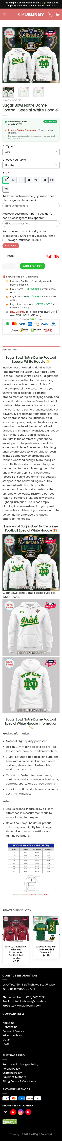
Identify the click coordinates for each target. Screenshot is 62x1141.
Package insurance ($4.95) (23, 240)
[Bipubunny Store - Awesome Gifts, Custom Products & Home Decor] (31, 14)
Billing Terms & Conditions (19, 1081)
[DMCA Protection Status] (9, 1121)
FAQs (5, 1044)
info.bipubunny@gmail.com (30, 1001)
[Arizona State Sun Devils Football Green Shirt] (46, 929)
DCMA (6, 1039)
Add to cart (32, 266)
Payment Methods (14, 1077)
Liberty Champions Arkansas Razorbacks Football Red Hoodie (15, 952)
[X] (5, 1112)
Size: (5, 173)
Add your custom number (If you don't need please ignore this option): (27, 216)
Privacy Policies (12, 1035)
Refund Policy (11, 1069)
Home (5, 100)
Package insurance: (15, 231)
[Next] (54, 55)
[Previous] (8, 55)
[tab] (31, 349)
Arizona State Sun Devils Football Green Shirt (46, 949)
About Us (8, 1023)
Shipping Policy (12, 1073)
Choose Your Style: (15, 160)
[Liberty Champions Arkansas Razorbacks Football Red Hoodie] (16, 929)
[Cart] (58, 14)
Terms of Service (13, 1031)
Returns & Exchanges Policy (20, 1064)
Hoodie (16, 100)
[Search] (50, 14)
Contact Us (9, 1027)
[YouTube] (13, 1112)
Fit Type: (8, 146)
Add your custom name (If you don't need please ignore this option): (29, 198)
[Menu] (4, 14)
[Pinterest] (28, 1112)
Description (9, 349)
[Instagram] (21, 1112)
